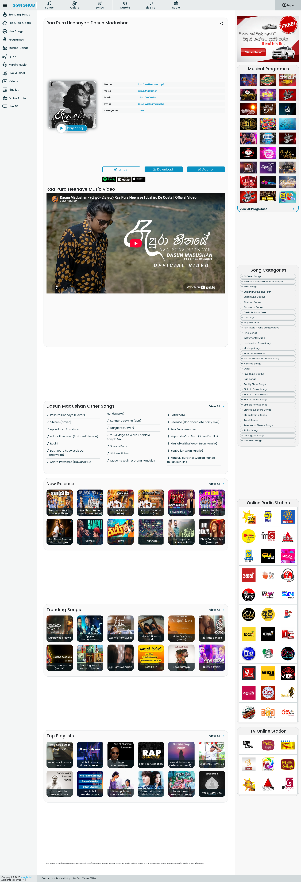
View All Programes (253, 209)
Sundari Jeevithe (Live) (125, 421)
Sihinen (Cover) (60, 422)
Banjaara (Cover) (122, 428)
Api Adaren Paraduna (64, 429)
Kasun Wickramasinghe (150, 104)
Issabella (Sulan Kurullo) (186, 451)
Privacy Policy (63, 878)
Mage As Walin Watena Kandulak (132, 461)
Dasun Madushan (147, 91)
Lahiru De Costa (146, 97)
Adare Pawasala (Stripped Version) (73, 436)
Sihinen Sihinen (120, 453)
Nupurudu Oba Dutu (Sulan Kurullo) (194, 436)
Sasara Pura (118, 446)
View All (214, 406)
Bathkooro (177, 415)
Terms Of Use (89, 878)
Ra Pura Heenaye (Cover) (67, 415)
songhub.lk (27, 877)
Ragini (53, 444)
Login (290, 5)
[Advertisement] (136, 51)
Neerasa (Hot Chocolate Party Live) (194, 422)
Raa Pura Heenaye (183, 429)
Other (140, 110)
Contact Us (47, 878)
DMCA (76, 878)
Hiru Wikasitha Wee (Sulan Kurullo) (193, 444)
